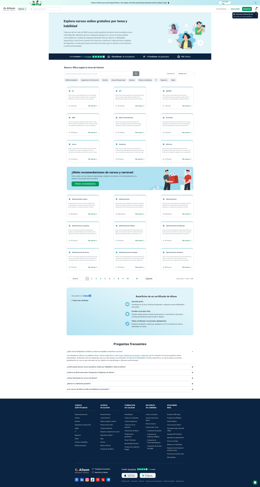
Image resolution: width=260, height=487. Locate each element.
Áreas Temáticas (130, 440)
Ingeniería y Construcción (90, 80)
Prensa (102, 442)
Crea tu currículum (152, 414)
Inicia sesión (235, 9)
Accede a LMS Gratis (173, 414)
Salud (173, 80)
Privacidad (134, 481)
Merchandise (171, 457)
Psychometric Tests (152, 427)
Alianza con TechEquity (174, 444)
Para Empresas (221, 9)
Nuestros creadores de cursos (110, 432)
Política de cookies (169, 481)
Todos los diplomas (131, 421)
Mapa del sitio (180, 481)
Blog (101, 438)
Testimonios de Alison (132, 431)
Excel (121, 355)
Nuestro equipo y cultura (108, 421)
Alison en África (105, 445)
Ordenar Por (171, 73)
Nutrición (145, 355)
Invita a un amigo (172, 441)
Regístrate (247, 9)
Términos (141, 481)
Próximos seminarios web (175, 454)
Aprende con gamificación (175, 437)
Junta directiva (105, 418)
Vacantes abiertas (106, 428)
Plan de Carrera (151, 424)
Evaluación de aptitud (154, 431)
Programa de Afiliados (174, 418)
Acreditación (129, 414)
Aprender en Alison (106, 435)
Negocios (164, 80)
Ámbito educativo (71, 80)
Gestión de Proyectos (132, 355)
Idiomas (132, 80)
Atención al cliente (101, 472)
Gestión (105, 80)
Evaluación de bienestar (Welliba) (153, 435)
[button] (130, 351)
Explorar (21, 9)
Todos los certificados (132, 418)
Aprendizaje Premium (132, 443)
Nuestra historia (105, 414)
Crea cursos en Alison (174, 425)
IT (156, 80)
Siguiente (149, 279)
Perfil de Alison (172, 421)
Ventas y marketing (145, 80)
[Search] (31, 9)
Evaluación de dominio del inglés (154, 447)
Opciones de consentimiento (154, 481)
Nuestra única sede (106, 425)
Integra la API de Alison (174, 434)
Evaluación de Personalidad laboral (153, 441)
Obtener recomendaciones (85, 184)
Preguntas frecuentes (102, 469)
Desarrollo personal (118, 80)
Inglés (77, 428)
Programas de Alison (107, 449)
